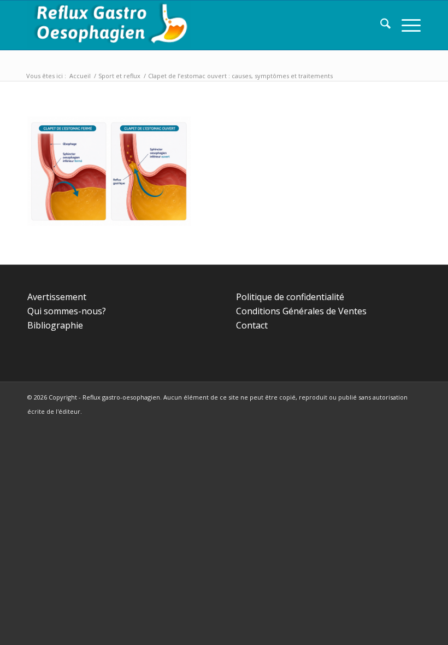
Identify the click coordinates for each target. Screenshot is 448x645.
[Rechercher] (380, 25)
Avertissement (56, 297)
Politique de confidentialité (290, 297)
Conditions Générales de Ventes (301, 311)
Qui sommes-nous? (66, 311)
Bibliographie (55, 325)
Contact (252, 325)
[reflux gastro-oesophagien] (109, 25)
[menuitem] (380, 25)
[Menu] (406, 25)
